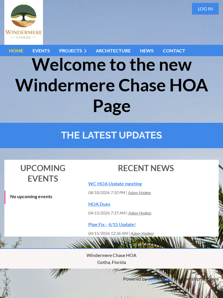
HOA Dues (99, 204)
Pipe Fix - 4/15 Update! (112, 224)
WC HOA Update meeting (115, 183)
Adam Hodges (139, 192)
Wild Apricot (160, 278)
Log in (205, 8)
